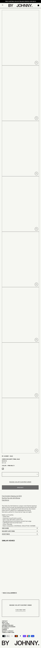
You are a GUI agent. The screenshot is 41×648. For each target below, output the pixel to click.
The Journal (6, 624)
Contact (5, 621)
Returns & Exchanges (8, 627)
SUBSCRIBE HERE (20, 610)
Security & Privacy (7, 631)
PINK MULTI (3, 469)
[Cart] (38, 5)
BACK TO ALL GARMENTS (10, 593)
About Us (5, 622)
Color (8, 466)
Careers (4, 630)
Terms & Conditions (8, 632)
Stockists (5, 628)
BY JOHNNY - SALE (7, 456)
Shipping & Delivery (7, 625)
